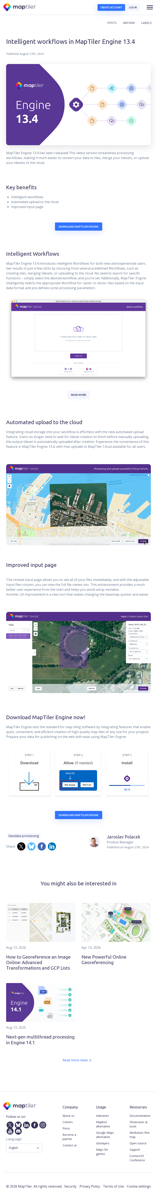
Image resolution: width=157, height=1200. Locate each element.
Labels (146, 23)
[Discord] (17, 1130)
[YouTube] (9, 1130)
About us (68, 1116)
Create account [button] (111, 7)
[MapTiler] (20, 7)
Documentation (140, 1116)
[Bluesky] (17, 1124)
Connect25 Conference (137, 1158)
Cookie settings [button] (139, 1186)
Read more (78, 394)
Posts (112, 23)
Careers (68, 1122)
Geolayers (102, 1143)
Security (70, 1186)
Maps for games (102, 1152)
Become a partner (69, 1137)
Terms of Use (113, 1186)
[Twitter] (9, 1124)
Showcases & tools (139, 1124)
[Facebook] (33, 1124)
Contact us (70, 1145)
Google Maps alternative (105, 1135)
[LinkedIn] (25, 1124)
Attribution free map (140, 1135)
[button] (150, 7)
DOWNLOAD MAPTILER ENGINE (79, 226)
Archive (129, 23)
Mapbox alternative (103, 1124)
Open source (138, 1143)
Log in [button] (133, 7)
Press (66, 1128)
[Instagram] (42, 1124)
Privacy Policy (90, 1186)
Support (135, 1149)
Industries (102, 1116)
